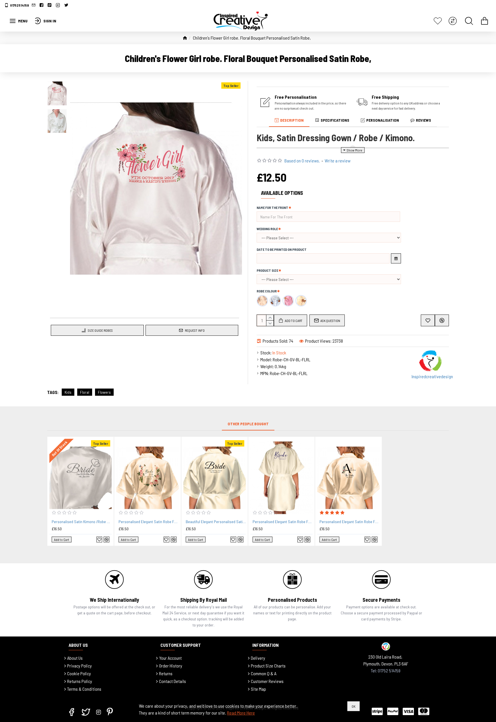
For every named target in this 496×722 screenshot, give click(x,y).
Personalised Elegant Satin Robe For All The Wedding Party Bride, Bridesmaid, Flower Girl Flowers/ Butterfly (149, 521)
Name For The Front (272, 207)
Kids (68, 392)
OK (353, 706)
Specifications (335, 120)
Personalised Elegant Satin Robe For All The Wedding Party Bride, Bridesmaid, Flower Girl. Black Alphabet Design (349, 521)
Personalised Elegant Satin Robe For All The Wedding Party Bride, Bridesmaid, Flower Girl (283, 521)
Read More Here (241, 712)
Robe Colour (267, 291)
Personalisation (382, 120)
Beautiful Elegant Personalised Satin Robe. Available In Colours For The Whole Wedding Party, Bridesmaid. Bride (216, 521)
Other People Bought (248, 423)
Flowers (104, 392)
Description (292, 120)
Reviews (423, 120)
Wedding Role (267, 229)
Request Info (195, 330)
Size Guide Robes (100, 330)
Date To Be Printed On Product (282, 249)
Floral (84, 392)
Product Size (267, 270)
